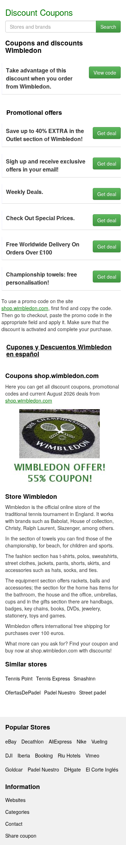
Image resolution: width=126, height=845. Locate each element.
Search (108, 26)
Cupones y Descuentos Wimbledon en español (59, 350)
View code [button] (104, 72)
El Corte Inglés (102, 769)
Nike (81, 741)
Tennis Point (19, 678)
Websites (15, 799)
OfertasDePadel (23, 692)
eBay (10, 741)
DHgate (72, 769)
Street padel (92, 692)
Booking (44, 755)
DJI (9, 755)
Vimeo (92, 755)
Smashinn (85, 678)
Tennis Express (53, 678)
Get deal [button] (106, 133)
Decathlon (32, 741)
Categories (17, 811)
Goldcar (14, 769)
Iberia (24, 755)
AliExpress (60, 741)
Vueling (99, 741)
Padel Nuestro (60, 692)
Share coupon (20, 835)
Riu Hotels (69, 755)
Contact (13, 823)
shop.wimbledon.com (24, 308)
